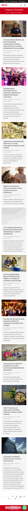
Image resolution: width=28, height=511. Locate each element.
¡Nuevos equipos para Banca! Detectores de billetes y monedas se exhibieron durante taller (12, 277)
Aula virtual (14, 1)
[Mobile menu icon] (24, 5)
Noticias (5, 50)
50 (24, 496)
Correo (7, 1)
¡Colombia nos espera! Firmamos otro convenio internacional (12, 458)
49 (20, 496)
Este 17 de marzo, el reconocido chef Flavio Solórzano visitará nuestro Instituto (13, 410)
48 (16, 496)
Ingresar (23, 1)
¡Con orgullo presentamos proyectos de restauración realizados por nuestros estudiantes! (13, 230)
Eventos (5, 416)
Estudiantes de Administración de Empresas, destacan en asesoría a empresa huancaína (12, 92)
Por (17, 50)
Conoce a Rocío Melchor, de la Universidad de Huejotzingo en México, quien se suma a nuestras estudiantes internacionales (14, 43)
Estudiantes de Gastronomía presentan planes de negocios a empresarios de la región (14, 321)
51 (8, 498)
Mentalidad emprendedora (10, 327)
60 (15, 498)
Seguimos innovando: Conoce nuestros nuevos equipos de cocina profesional (13, 189)
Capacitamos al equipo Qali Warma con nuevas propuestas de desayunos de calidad (14, 144)
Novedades (10, 50)
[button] (24, 507)
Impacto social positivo (9, 99)
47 (13, 496)
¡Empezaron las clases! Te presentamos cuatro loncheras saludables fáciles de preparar (14, 366)
